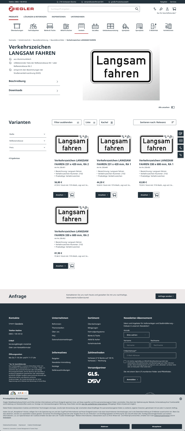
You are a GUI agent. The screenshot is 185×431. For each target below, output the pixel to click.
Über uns (55, 332)
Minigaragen (93, 328)
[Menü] (26, 392)
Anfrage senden (165, 296)
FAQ (53, 335)
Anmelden (131, 379)
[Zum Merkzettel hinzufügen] (86, 136)
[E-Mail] (180, 140)
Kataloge (55, 366)
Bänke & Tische (94, 335)
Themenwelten (58, 328)
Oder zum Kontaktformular (20, 347)
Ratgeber (55, 358)
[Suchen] (137, 9)
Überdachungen (94, 324)
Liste (88, 122)
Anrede (127, 330)
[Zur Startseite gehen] (21, 8)
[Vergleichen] (155, 9)
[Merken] (161, 9)
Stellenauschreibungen (61, 370)
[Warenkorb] (173, 9)
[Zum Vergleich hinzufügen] (80, 136)
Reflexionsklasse (16, 141)
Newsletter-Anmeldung (61, 362)
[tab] (17, 27)
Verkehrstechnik (94, 343)
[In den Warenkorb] (72, 195)
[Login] (167, 9)
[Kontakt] (180, 133)
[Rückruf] (180, 155)
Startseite (12, 40)
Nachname (155, 340)
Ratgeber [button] (163, 2)
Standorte (19, 324)
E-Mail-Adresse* (130, 351)
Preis (11, 147)
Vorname (127, 340)
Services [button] (173, 2)
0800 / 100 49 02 (16, 334)
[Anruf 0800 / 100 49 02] (180, 148)
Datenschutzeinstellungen (62, 339)
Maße (11, 134)
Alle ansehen (164, 107)
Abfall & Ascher (94, 339)
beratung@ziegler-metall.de (20, 344)
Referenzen (56, 324)
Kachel (105, 122)
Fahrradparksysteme (96, 332)
